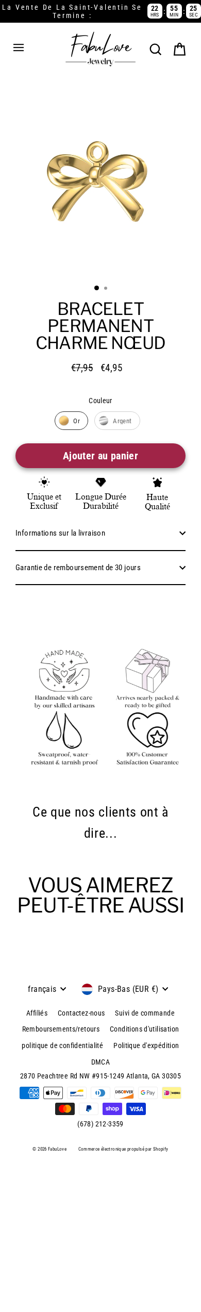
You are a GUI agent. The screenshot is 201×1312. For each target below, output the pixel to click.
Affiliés (36, 1013)
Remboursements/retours (60, 1029)
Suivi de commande (145, 1013)
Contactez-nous (81, 1013)
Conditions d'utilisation (144, 1029)
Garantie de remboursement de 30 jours (78, 567)
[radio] (71, 420)
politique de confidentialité (62, 1045)
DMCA (100, 1062)
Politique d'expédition (146, 1045)
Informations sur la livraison (60, 533)
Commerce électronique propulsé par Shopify (123, 1149)
